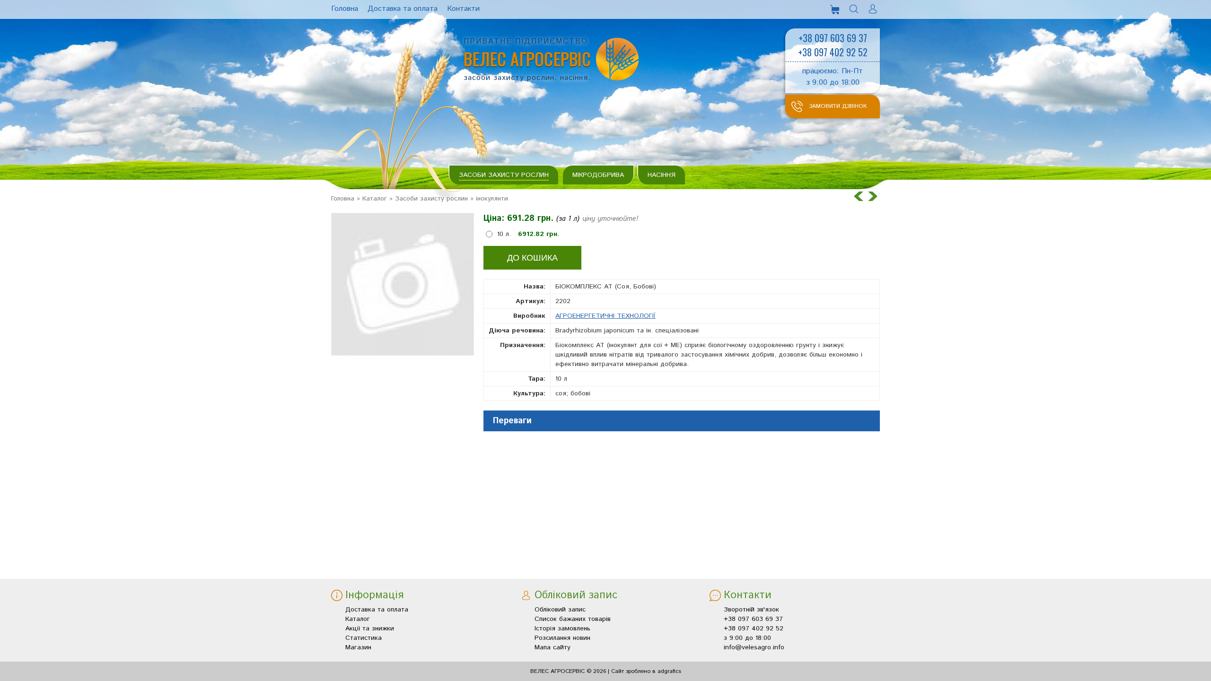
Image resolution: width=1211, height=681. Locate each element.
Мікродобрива (598, 175)
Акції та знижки (369, 628)
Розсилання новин (562, 638)
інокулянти (492, 198)
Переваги (512, 421)
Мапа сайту (552, 647)
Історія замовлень (562, 628)
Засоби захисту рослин (504, 175)
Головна (342, 198)
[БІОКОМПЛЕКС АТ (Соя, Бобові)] (402, 284)
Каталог (374, 198)
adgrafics (669, 671)
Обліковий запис (560, 609)
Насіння (662, 175)
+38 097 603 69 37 (833, 38)
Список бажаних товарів (573, 619)
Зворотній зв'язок (751, 609)
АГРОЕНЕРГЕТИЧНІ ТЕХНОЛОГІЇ (605, 316)
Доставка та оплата (376, 609)
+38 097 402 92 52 (833, 52)
